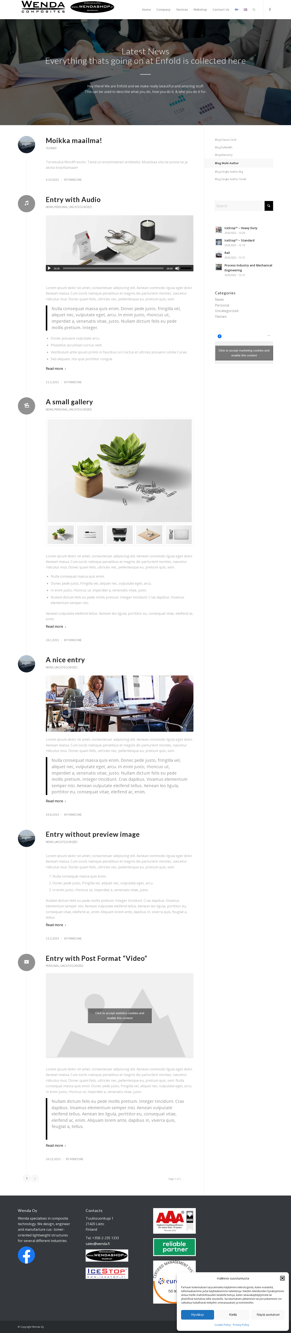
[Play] (49, 268)
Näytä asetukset (268, 1314)
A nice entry (65, 659)
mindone (75, 179)
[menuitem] (146, 9)
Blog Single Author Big (229, 171)
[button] (282, 1278)
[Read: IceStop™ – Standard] (219, 242)
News (49, 207)
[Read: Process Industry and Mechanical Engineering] (219, 267)
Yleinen (51, 148)
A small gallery (69, 402)
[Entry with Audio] (119, 243)
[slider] (187, 268)
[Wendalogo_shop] (68, 9)
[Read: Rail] (219, 254)
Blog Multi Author (227, 163)
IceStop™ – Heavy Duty (241, 228)
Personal (61, 207)
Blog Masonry (224, 155)
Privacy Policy (241, 1325)
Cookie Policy (223, 1325)
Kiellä (233, 1314)
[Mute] (177, 268)
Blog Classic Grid (225, 140)
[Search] (254, 9)
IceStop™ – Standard (240, 240)
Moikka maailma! (74, 140)
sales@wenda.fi (98, 1243)
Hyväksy (197, 1314)
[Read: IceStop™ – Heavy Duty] (219, 230)
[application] (119, 268)
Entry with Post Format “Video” (96, 958)
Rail (227, 253)
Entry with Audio (73, 199)
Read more (54, 368)
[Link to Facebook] (270, 9)
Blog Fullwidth (223, 147)
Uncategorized (80, 207)
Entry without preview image (93, 834)
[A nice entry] (119, 703)
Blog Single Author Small (230, 179)
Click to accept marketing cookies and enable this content (244, 353)
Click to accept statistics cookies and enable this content (119, 1015)
